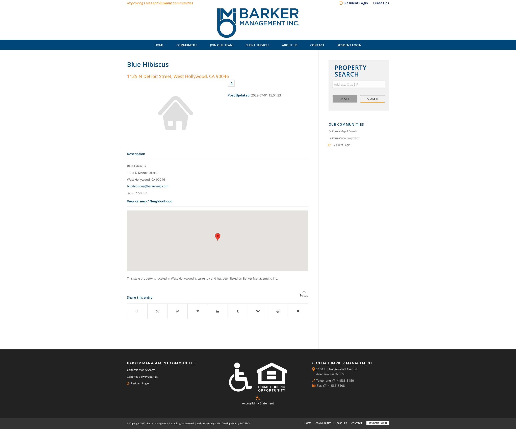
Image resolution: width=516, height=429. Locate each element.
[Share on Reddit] (278, 311)
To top (304, 295)
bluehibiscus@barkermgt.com (147, 186)
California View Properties (344, 138)
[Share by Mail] (298, 311)
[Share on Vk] (258, 311)
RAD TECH (245, 423)
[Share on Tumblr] (238, 311)
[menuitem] (354, 3)
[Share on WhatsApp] (177, 311)
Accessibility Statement (258, 403)
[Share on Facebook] (137, 311)
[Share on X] (157, 311)
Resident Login (341, 145)
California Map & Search (343, 131)
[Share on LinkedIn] (218, 311)
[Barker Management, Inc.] (258, 23)
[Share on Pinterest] (198, 311)
